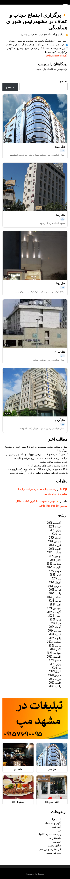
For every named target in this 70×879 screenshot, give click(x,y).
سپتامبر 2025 (54, 563)
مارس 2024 (54, 630)
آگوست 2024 (54, 612)
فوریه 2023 (55, 679)
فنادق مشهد (54, 845)
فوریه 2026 (55, 545)
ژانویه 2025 (55, 593)
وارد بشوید (41, 69)
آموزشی (56, 827)
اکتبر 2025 (55, 560)
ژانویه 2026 (55, 549)
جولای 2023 (55, 660)
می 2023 (56, 668)
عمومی (57, 842)
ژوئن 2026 (55, 530)
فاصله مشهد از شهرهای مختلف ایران (48, 465)
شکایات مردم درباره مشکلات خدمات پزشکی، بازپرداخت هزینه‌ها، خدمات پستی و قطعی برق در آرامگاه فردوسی (37, 471)
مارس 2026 (54, 541)
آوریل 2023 (55, 671)
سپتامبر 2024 (54, 608)
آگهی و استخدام (52, 823)
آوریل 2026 (55, 537)
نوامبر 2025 (55, 556)
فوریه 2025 (55, 589)
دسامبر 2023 (54, 642)
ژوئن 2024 (55, 619)
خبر (59, 830)
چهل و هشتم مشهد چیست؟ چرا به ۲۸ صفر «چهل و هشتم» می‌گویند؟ (36, 448)
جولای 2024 (54, 616)
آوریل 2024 (55, 627)
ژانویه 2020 (55, 686)
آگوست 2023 (54, 656)
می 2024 (56, 623)
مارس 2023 (54, 675)
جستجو (64, 81)
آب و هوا (56, 819)
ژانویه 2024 (55, 638)
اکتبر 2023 (55, 649)
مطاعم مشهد (53, 853)
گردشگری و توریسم (50, 849)
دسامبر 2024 (54, 597)
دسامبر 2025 (54, 552)
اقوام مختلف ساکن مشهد (54, 462)
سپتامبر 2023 (54, 653)
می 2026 (56, 534)
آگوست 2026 (54, 523)
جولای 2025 (55, 571)
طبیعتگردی (55, 838)
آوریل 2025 (55, 582)
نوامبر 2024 (55, 601)
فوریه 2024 (55, 634)
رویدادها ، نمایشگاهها (50, 834)
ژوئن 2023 (55, 664)
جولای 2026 (55, 526)
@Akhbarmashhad (57, 55)
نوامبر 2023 (55, 645)
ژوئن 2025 (55, 575)
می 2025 (56, 578)
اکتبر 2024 (55, 604)
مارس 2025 (54, 586)
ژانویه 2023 (55, 682)
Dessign (40, 874)
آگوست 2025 (54, 567)
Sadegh (64, 489)
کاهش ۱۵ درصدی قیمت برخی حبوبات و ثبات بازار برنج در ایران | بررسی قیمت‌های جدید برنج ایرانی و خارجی (37, 456)
